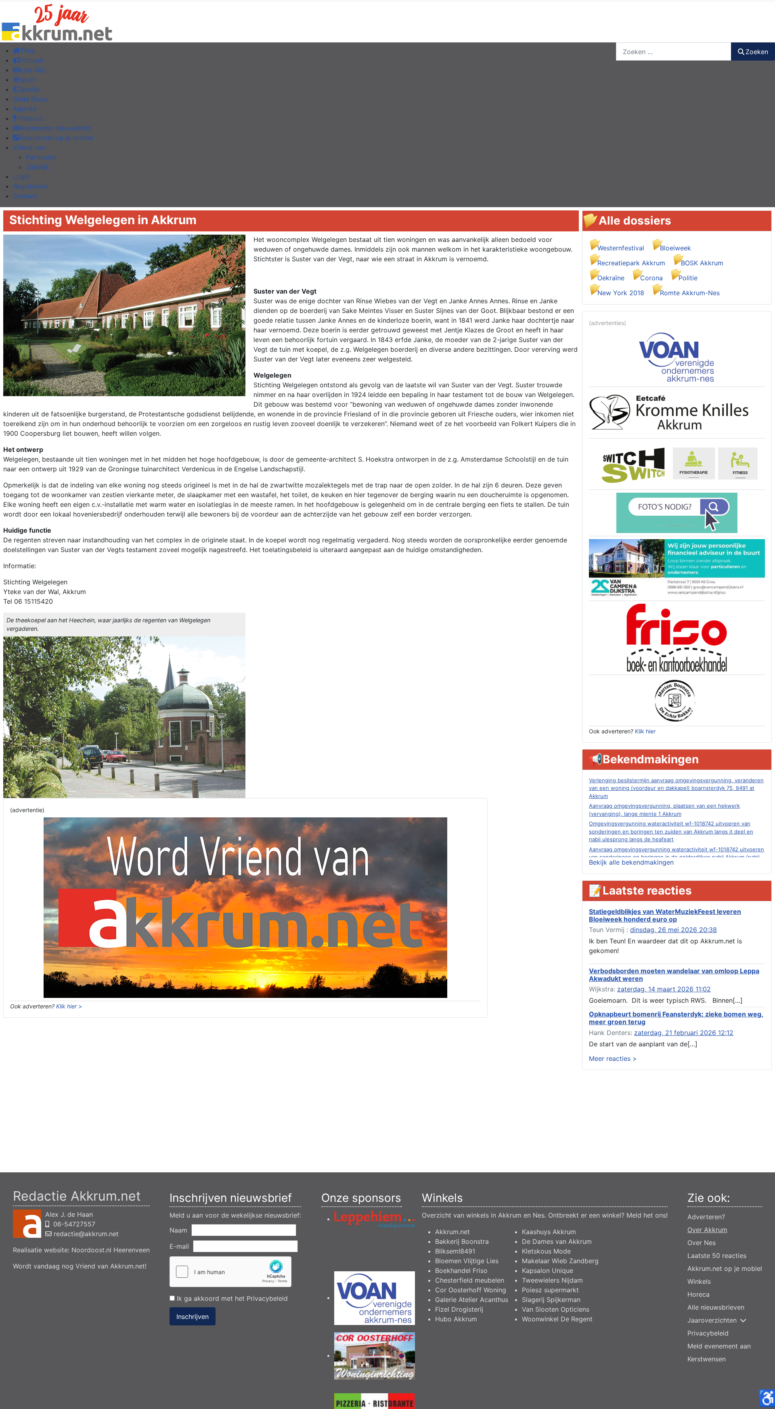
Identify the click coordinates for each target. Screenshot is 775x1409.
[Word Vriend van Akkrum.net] (245, 907)
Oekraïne (610, 278)
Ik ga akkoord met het (231, 1298)
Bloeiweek (675, 248)
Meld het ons (646, 1215)
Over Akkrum (707, 1230)
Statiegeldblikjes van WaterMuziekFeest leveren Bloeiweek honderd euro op (665, 915)
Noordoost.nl (91, 1250)
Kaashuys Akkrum (549, 1232)
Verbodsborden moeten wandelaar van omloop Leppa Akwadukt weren (674, 975)
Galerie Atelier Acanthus (471, 1300)
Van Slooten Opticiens (555, 1309)
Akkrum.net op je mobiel (724, 1268)
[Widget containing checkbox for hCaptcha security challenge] (230, 1271)
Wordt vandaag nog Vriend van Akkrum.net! (80, 1266)
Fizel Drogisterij (459, 1309)
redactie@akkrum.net (86, 1234)
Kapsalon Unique (547, 1270)
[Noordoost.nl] (676, 512)
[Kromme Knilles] (677, 412)
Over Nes (701, 1243)
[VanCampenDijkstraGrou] (677, 568)
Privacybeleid (267, 1298)
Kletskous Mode (546, 1251)
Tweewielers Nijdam (552, 1280)
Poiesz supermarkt (550, 1290)
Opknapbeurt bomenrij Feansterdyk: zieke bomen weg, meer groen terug (676, 1018)
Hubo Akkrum (456, 1319)
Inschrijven (192, 1316)
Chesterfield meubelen (469, 1280)
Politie (688, 278)
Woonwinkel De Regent (557, 1319)
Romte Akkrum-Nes (690, 293)
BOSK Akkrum (702, 263)
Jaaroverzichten (712, 1320)
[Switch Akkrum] (677, 464)
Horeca (698, 1294)
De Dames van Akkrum (557, 1241)
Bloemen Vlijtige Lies (467, 1261)
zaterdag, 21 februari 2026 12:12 (683, 1033)
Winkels (699, 1281)
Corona (651, 278)
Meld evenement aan (719, 1346)
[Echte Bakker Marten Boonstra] (677, 700)
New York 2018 (620, 293)
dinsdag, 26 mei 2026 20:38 (673, 930)
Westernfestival (620, 248)
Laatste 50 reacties (716, 1256)
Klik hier (645, 731)
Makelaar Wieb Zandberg (560, 1261)
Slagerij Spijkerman (551, 1300)
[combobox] (673, 51)
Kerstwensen (706, 1359)
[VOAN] (677, 356)
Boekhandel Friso (461, 1270)
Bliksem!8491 (455, 1251)
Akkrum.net (452, 1232)
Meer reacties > (613, 1058)
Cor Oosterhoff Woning (470, 1290)
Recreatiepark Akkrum (631, 263)
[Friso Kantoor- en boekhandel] (677, 637)
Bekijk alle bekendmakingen (631, 862)
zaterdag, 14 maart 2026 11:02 (664, 989)
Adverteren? (706, 1217)
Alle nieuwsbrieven (715, 1307)
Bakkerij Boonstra (462, 1241)
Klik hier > (69, 1006)
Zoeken (757, 52)
